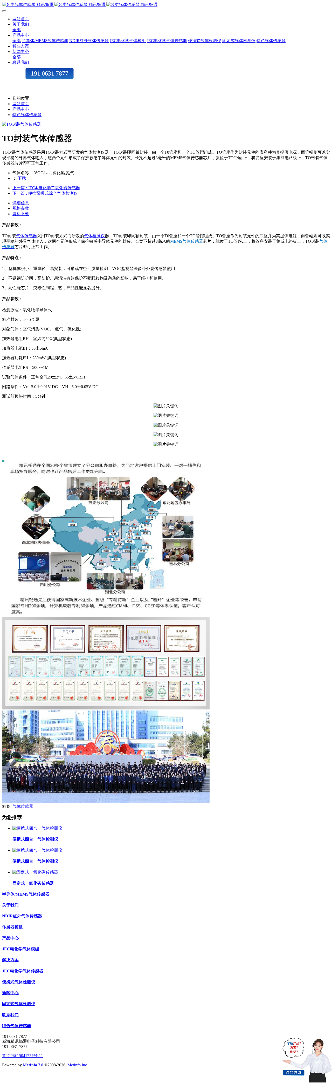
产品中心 (20, 109)
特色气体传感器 (27, 114)
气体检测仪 (94, 236)
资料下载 (20, 214)
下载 (22, 178)
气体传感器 (26, 236)
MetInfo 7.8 (33, 1065)
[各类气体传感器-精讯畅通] (166, 5)
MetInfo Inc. (77, 1065)
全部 (16, 30)
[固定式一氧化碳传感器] (35, 872)
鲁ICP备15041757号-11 (22, 1055)
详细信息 (20, 203)
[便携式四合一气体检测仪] (37, 828)
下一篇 (45, 193)
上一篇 (46, 188)
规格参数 (20, 208)
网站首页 (20, 19)
